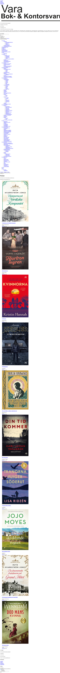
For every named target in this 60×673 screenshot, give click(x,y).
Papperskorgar (6, 135)
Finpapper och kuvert (7, 64)
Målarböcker (5, 121)
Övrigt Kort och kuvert (7, 66)
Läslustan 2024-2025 (7, 45)
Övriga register (8, 155)
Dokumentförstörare (6, 72)
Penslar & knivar (6, 164)
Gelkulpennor (7, 109)
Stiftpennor (7, 112)
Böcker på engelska (5, 50)
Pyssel (3, 120)
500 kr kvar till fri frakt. (3, 39)
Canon (6, 70)
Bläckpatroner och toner (7, 69)
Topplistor (5, 41)
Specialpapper (6, 125)
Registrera (2, 669)
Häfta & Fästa (6, 144)
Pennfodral (5, 136)
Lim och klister (6, 133)
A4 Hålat (7, 98)
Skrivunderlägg (6, 138)
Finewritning (7, 108)
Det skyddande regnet (6, 551)
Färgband (5, 73)
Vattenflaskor (6, 170)
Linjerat (7, 85)
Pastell (5, 163)
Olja (4, 162)
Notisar (5, 94)
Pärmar (5, 152)
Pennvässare (5, 116)
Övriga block (7, 84)
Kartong (5, 92)
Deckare (3, 48)
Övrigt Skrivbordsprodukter (8, 141)
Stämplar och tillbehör (7, 139)
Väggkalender (8, 57)
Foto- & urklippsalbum (7, 145)
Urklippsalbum (8, 147)
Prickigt (7, 82)
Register (5, 153)
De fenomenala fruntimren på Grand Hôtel (10, 597)
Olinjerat (7, 81)
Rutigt (6, 87)
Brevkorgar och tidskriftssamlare (8, 143)
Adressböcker (6, 78)
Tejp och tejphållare (6, 140)
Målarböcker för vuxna (7, 122)
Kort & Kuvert (4, 62)
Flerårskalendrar (6, 60)
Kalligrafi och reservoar (9, 110)
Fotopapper (7, 100)
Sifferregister (7, 154)
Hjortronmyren (5, 270)
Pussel (3, 167)
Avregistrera (3, 670)
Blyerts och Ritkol (6, 160)
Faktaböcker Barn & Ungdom (6, 51)
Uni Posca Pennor (6, 166)
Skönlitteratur (7, 44)
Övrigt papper (7, 101)
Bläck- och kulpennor (9, 107)
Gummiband (5, 128)
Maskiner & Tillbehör (5, 67)
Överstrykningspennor (9, 114)
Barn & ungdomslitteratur (9, 42)
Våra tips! (3, 40)
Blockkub (7, 80)
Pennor (5, 105)
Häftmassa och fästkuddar (7, 131)
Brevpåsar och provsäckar (7, 63)
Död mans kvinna (5, 645)
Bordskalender (8, 55)
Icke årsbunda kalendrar (7, 61)
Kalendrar (3, 54)
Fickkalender (7, 56)
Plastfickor (7, 150)
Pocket (7, 43)
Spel (2, 168)
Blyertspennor (8, 106)
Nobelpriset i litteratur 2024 (7, 46)
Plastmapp (7, 151)
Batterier (5, 68)
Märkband (7, 74)
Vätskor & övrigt (6, 165)
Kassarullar (5, 93)
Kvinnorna (4, 318)
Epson (6, 71)
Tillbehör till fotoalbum (9, 146)
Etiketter (5, 90)
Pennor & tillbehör (4, 104)
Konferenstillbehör (6, 132)
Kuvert (5, 65)
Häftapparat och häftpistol (7, 130)
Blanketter (5, 89)
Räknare (5, 75)
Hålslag (5, 129)
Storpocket (5, 53)
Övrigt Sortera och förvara (7, 156)
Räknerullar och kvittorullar (8, 76)
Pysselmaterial (6, 124)
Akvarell (5, 158)
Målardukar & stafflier (7, 161)
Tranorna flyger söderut (6, 505)
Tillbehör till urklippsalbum (9, 148)
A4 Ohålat (7, 97)
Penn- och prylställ (6, 137)
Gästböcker (5, 91)
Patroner (7, 118)
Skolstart (5, 59)
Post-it (6, 95)
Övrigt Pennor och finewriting (8, 119)
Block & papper (6, 159)
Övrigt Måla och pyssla (7, 126)
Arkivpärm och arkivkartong (8, 142)
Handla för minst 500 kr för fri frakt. (5, 173)
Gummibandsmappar (7, 149)
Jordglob (5, 169)
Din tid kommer (5, 457)
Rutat (6, 83)
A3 (6, 99)
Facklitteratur (4, 49)
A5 (6, 102)
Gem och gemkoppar (7, 127)
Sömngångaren (5, 366)
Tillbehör (5, 103)
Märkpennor (7, 111)
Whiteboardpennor (8, 113)
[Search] (0, 35)
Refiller (5, 117)
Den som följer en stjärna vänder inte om (9, 410)
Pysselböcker (6, 123)
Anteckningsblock (6, 79)
